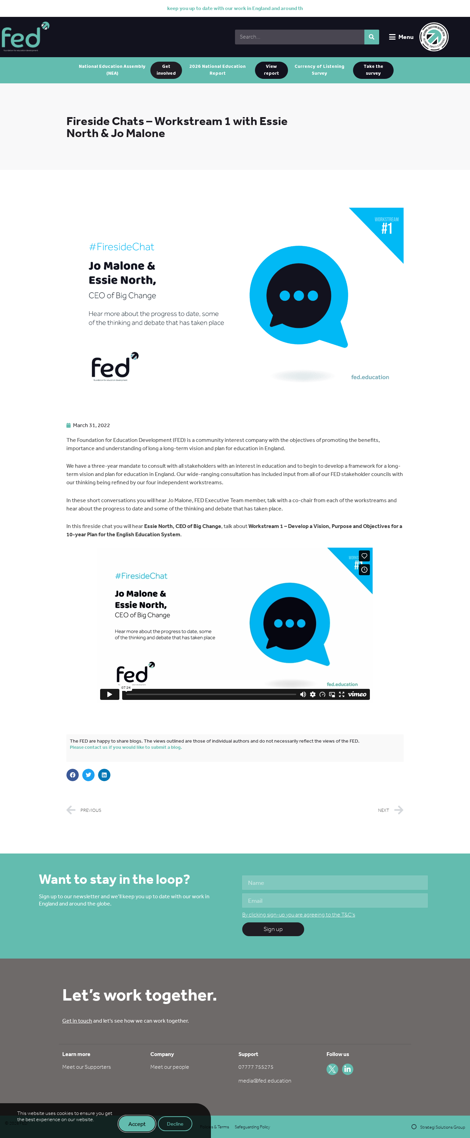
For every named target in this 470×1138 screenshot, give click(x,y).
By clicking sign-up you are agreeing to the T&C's (298, 914)
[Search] (371, 37)
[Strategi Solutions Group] (414, 1126)
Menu (406, 37)
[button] (72, 775)
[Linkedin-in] (348, 1069)
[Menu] (392, 37)
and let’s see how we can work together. (125, 1020)
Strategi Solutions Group (442, 1127)
